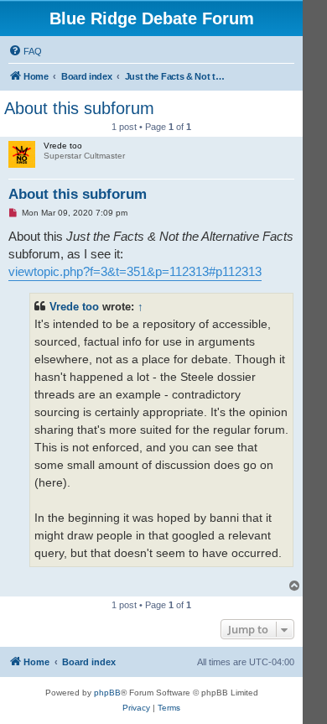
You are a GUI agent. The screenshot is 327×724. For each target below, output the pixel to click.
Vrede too (74, 306)
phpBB (107, 692)
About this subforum (79, 108)
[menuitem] (25, 51)
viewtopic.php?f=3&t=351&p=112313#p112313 (135, 271)
